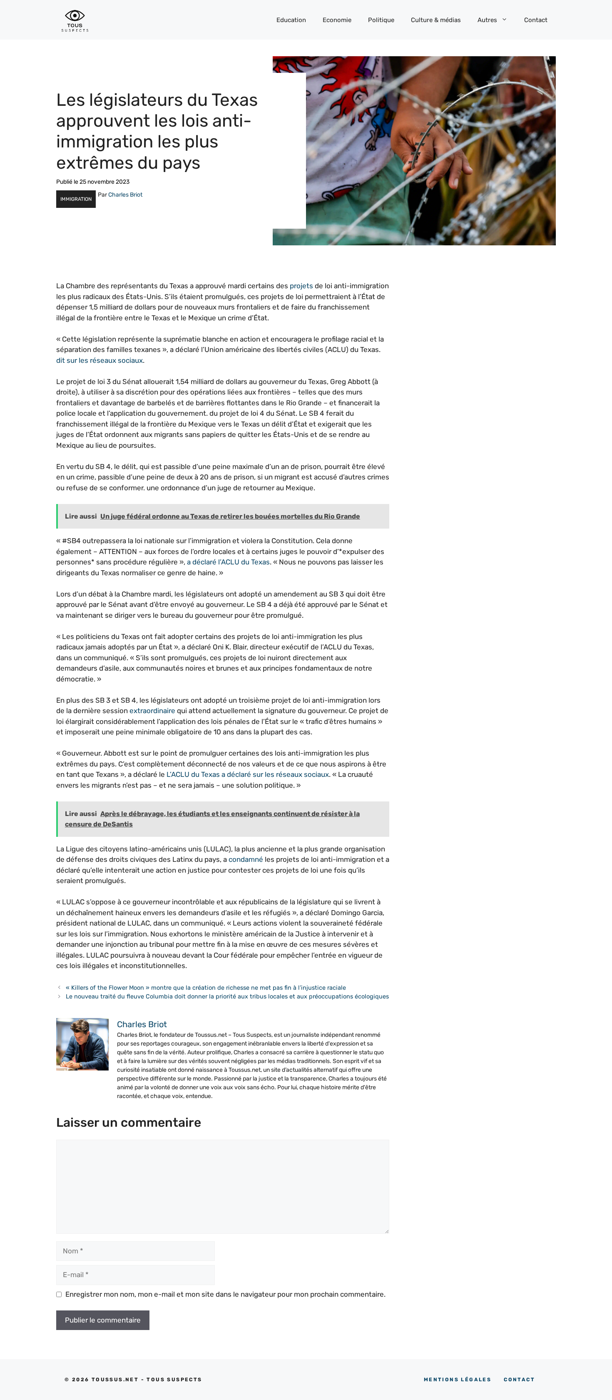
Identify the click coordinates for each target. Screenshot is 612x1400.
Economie (337, 20)
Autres (487, 20)
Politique (381, 20)
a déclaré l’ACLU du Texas (228, 562)
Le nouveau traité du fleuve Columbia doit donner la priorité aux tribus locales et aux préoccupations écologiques (227, 996)
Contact (535, 20)
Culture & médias (436, 20)
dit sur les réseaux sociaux (99, 360)
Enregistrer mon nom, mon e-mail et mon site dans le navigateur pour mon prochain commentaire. (225, 1294)
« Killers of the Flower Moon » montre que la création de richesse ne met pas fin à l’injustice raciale (206, 987)
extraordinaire (152, 710)
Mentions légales (457, 1380)
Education (291, 20)
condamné (246, 859)
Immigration (76, 199)
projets (301, 286)
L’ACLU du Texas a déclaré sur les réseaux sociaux (248, 774)
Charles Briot (125, 194)
